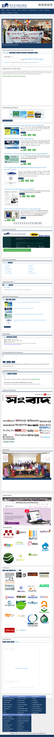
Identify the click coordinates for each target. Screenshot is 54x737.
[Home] (15, 7)
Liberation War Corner (32, 273)
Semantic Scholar (31, 52)
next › (36, 223)
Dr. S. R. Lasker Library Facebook (40, 5)
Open (17, 566)
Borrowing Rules (21, 698)
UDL (7, 566)
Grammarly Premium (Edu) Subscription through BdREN (19, 189)
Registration (46, 10)
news (25, 135)
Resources (24, 10)
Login (4, 362)
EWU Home (8, 10)
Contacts (16, 12)
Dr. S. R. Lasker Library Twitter (42, 5)
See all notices (7, 327)
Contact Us (14, 373)
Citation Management (8, 725)
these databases (15, 289)
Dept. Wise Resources (33, 10)
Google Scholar (23, 52)
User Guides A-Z (21, 692)
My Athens (30, 271)
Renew (13, 362)
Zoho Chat (9, 373)
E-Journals (34, 696)
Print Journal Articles (36, 706)
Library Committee (7, 702)
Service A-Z (6, 710)
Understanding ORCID (23, 706)
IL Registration (31, 269)
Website (36, 52)
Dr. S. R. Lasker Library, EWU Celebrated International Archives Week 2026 (24, 125)
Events (4, 708)
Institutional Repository (37, 700)
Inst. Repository (7, 265)
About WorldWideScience (33, 62)
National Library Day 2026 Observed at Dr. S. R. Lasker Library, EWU (22, 209)
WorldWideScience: (7, 62)
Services (41, 10)
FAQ (4, 706)
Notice (4, 299)
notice (34, 135)
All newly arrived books (7, 120)
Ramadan (15, 336)
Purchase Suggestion (22, 700)
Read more (23, 132)
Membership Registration (23, 717)
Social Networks (6, 717)
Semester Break (9, 336)
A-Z (20, 566)
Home (3, 10)
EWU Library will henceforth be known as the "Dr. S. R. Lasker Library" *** (19, 16)
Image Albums (6, 704)
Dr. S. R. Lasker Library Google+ (45, 5)
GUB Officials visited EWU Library (10, 481)
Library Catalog (5, 52)
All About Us (6, 692)
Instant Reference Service (23, 712)
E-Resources (31, 265)
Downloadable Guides (22, 704)
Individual (11, 566)
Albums (13, 299)
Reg (14, 566)
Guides (19, 10)
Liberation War (35, 708)
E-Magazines (35, 698)
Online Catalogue (8, 271)
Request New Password (23, 727)
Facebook (4, 637)
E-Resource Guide (22, 694)
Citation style (20, 702)
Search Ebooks (7, 287)
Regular (4, 336)
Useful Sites (10, 262)
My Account (9, 12)
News (7, 299)
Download (4, 12)
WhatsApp (5, 373)
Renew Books (7, 267)
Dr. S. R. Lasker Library (24, 729)
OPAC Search (21, 708)
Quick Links (5, 262)
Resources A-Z (35, 692)
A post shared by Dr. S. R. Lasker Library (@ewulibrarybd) (22, 683)
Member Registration (8, 269)
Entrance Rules (21, 696)
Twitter (8, 637)
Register (8, 362)
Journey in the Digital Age (8, 694)
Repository (18, 52)
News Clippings (6, 727)
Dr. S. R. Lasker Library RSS (51, 5)
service (33, 196)
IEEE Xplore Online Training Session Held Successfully (18, 138)
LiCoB (4, 566)
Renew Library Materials (8, 714)
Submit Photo (21, 723)
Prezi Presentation (7, 696)
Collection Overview (7, 700)
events (29, 135)
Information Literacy (7, 721)
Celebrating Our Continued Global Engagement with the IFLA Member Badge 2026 (26, 153)
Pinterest (12, 637)
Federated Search (12, 52)
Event (10, 299)
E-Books (34, 694)
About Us (14, 10)
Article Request (6, 723)
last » (40, 223)
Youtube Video (6, 698)
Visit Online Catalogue (38, 59)
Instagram (17, 637)
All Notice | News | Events (23, 714)
